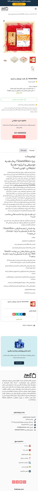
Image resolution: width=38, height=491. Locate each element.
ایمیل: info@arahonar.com (25, 427)
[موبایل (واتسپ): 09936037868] (35, 430)
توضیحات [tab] (31, 151)
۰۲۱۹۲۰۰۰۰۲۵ (29, 420)
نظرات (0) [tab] (23, 151)
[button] (3, 21)
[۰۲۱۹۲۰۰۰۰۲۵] (35, 420)
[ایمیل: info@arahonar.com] (35, 427)
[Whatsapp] (24, 482)
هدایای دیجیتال (29, 14)
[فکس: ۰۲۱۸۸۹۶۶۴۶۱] (35, 425)
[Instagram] (13, 482)
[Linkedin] (20, 482)
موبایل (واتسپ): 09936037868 (24, 430)
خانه (36, 14)
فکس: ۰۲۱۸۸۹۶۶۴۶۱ (27, 425)
